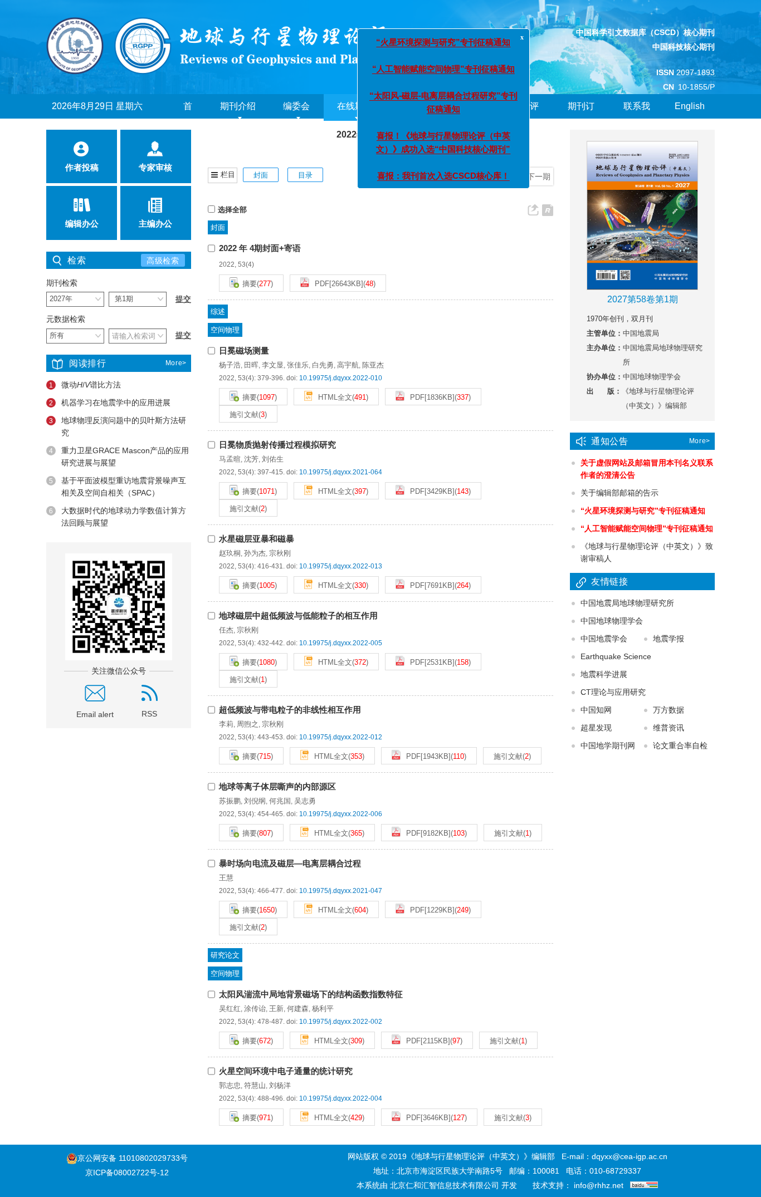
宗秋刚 (280, 553)
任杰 (226, 630)
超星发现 (596, 727)
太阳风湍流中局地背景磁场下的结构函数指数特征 (311, 994)
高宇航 (348, 365)
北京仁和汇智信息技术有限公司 (444, 1185)
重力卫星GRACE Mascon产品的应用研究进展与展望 (119, 456)
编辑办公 (82, 223)
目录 (305, 175)
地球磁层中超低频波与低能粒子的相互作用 (298, 615)
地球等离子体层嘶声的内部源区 (277, 786)
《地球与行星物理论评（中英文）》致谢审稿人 (646, 552)
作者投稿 (82, 167)
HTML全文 (334, 397)
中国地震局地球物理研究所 (627, 602)
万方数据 (668, 709)
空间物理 (225, 330)
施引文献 (244, 414)
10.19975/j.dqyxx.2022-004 (340, 1098)
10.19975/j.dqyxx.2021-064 (340, 472)
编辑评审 (525, 118)
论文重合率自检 (680, 745)
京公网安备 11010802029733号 (132, 1158)
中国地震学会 (603, 638)
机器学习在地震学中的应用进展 (109, 402)
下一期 (538, 176)
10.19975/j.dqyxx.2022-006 (340, 814)
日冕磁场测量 (244, 350)
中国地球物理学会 (611, 620)
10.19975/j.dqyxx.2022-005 (340, 643)
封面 (260, 175)
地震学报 (668, 638)
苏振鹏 (230, 801)
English (690, 106)
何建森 (298, 1008)
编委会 (296, 106)
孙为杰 (255, 553)
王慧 (226, 878)
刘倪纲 (255, 801)
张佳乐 (298, 365)
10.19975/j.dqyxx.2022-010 (340, 378)
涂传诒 (255, 1008)
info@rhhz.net (598, 1185)
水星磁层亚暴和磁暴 (256, 538)
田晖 (251, 365)
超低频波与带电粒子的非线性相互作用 (290, 709)
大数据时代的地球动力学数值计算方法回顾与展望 (117, 516)
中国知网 (596, 709)
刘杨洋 (280, 1085)
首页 (187, 118)
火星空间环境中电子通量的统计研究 (286, 1071)
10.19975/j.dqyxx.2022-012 (340, 737)
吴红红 (230, 1008)
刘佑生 (273, 459)
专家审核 (155, 167)
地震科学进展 (603, 674)
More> (176, 363)
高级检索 (163, 260)
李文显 (273, 365)
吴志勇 (305, 801)
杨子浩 (230, 365)
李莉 (226, 724)
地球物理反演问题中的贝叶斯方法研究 (117, 426)
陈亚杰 (373, 365)
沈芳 (251, 459)
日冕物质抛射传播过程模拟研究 (277, 444)
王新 (276, 1008)
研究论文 (225, 955)
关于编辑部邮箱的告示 (619, 492)
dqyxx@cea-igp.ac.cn (629, 1156)
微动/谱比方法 (85, 384)
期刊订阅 (581, 118)
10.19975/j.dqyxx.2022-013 (340, 566)
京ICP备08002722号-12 (127, 1172)
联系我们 (636, 118)
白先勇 (323, 365)
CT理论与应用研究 (613, 692)
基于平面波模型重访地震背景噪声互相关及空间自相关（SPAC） (117, 486)
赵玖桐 (230, 553)
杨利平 (323, 1008)
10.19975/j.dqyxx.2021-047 (340, 891)
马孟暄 (230, 459)
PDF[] (338, 283)
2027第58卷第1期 (642, 299)
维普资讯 (668, 727)
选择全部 (232, 209)
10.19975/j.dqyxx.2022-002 (340, 1022)
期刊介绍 (238, 106)
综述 (218, 311)
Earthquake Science (615, 656)
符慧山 (255, 1085)
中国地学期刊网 (607, 745)
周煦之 (247, 724)
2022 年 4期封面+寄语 (260, 248)
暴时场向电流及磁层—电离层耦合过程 (290, 863)
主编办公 (155, 223)
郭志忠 (230, 1085)
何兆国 (280, 801)
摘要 (249, 283)
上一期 (504, 176)
